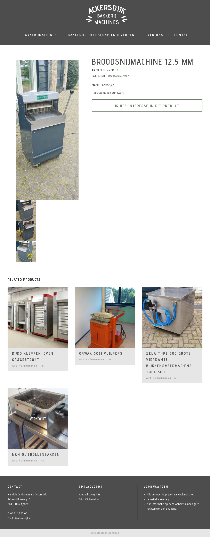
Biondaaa (113, 533)
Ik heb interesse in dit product (147, 106)
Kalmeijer (108, 85)
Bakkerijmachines (118, 76)
